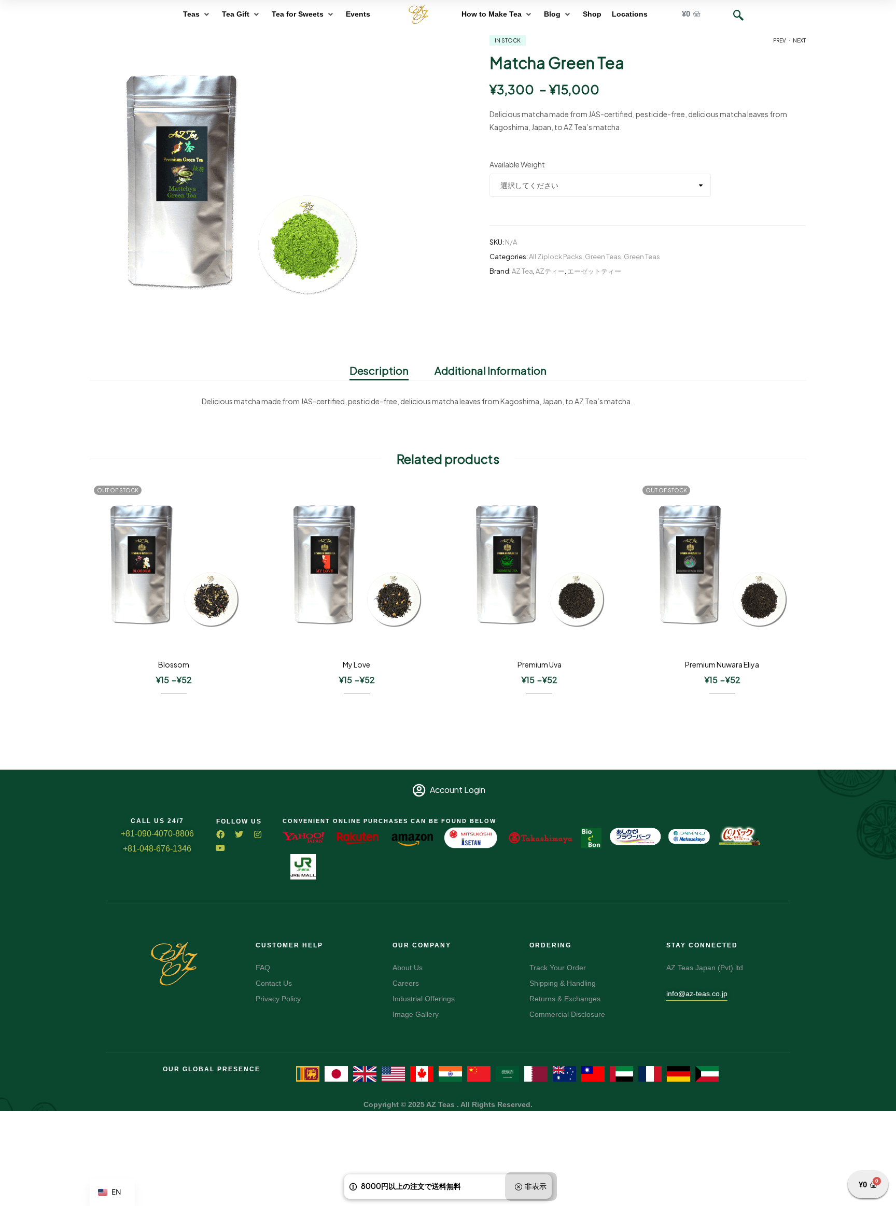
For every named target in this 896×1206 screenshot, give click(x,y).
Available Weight (517, 164)
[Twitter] (239, 834)
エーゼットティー (594, 271)
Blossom (173, 664)
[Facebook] (220, 834)
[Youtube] (220, 848)
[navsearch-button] (738, 15)
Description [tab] (379, 370)
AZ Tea (522, 271)
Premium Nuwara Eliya (722, 664)
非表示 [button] (536, 1185)
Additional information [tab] (491, 370)
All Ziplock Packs (555, 256)
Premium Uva (539, 664)
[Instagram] (258, 834)
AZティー (550, 271)
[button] (197, 14)
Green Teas (603, 256)
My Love (356, 664)
